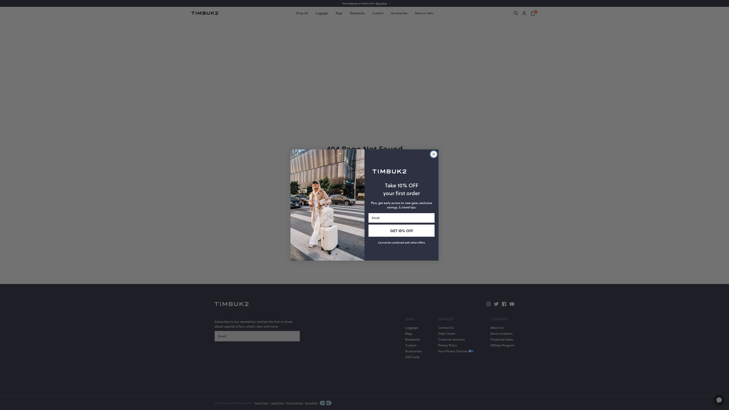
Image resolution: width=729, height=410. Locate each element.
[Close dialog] (433, 154)
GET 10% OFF (401, 230)
